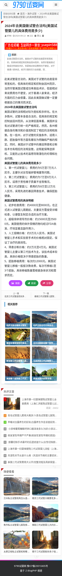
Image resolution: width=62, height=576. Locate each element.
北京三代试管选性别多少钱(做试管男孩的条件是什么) (27, 296)
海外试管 (32, 13)
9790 (9, 35)
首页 (22, 13)
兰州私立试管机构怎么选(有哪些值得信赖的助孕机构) (29, 498)
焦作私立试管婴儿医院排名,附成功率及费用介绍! (27, 524)
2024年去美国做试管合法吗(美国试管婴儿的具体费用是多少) (31, 15)
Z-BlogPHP (31, 570)
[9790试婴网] (31, 5)
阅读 (33, 283)
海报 (17, 283)
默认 (39, 35)
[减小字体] (35, 35)
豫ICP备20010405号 (37, 565)
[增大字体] (43, 35)
